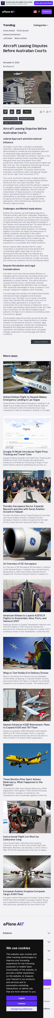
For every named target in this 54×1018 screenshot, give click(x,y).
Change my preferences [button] (21, 1009)
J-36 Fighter (7, 38)
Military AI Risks (21, 38)
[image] (27, 377)
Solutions (7, 933)
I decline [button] (21, 1003)
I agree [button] (22, 998)
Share (27, 112)
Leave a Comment (41, 342)
